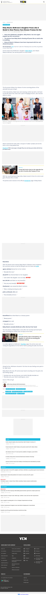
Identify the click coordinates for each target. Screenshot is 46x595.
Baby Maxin (28, 51)
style (37, 266)
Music (2, 482)
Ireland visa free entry (17, 391)
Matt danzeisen (21, 393)
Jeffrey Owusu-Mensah (17, 31)
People (7, 463)
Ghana (2, 497)
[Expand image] (43, 99)
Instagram (27, 180)
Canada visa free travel (11, 393)
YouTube (23, 344)
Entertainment (10, 22)
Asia (6, 453)
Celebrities (7, 458)
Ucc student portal (28, 391)
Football (7, 443)
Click (12, 46)
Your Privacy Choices (24, 594)
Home (4, 22)
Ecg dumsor (8, 391)
